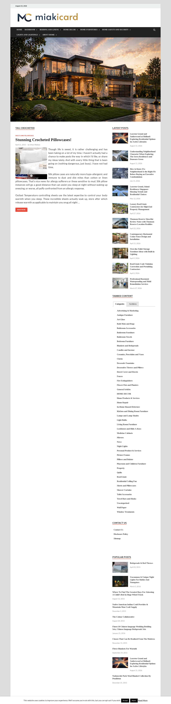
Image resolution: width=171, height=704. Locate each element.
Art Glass (121, 319)
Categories (119, 304)
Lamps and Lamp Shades (128, 416)
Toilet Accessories (124, 494)
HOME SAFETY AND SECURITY (115, 30)
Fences (120, 376)
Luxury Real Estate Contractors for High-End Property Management (141, 206)
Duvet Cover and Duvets (127, 372)
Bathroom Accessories (126, 328)
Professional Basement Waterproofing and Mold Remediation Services (140, 281)
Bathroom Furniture (125, 333)
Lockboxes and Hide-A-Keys (129, 429)
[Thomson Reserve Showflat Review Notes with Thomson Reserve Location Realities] (120, 219)
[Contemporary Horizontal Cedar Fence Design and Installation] (120, 234)
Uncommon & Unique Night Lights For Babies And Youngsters (142, 579)
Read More (20, 209)
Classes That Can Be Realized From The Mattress (133, 639)
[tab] (119, 304)
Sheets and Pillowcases (24, 135)
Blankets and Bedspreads (127, 346)
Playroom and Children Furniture (131, 464)
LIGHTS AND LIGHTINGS (27, 35)
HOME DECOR (69, 30)
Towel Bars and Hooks (126, 499)
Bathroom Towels (124, 337)
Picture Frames (123, 455)
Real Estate (122, 477)
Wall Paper (121, 507)
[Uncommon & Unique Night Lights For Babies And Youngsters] (120, 577)
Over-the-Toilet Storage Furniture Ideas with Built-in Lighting (142, 251)
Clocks (120, 359)
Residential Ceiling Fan (127, 481)
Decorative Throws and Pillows (130, 367)
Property (121, 468)
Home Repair (122, 402)
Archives (133, 304)
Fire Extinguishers (125, 381)
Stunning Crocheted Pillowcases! (43, 139)
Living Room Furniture (127, 424)
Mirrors (120, 437)
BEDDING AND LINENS (49, 30)
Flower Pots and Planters (127, 385)
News (119, 442)
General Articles (124, 389)
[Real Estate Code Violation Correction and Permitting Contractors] (120, 264)
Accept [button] (125, 701)
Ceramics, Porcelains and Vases (130, 354)
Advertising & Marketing (127, 311)
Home (19, 30)
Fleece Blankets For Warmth (124, 649)
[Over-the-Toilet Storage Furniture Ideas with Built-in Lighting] (120, 249)
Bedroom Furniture (125, 341)
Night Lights (122, 446)
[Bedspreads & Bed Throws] (120, 563)
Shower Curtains (124, 490)
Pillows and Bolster (125, 459)
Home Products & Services (128, 398)
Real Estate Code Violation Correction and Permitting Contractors (141, 266)
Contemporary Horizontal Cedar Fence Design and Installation (141, 236)
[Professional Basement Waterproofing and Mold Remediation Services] (120, 279)
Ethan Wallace (35, 145)
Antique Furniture (125, 315)
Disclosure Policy (121, 534)
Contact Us (118, 530)
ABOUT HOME (48, 35)
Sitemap (117, 538)
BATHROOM (30, 30)
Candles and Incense (125, 350)
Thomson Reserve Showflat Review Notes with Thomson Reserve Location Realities (142, 221)
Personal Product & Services (129, 451)
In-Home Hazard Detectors (128, 407)
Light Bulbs (122, 420)
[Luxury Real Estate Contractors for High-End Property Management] (120, 204)
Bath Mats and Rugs (125, 324)
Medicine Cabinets (125, 433)
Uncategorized (123, 503)
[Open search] (154, 30)
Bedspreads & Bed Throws (141, 563)
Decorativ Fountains (125, 363)
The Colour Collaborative (123, 617)
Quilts (119, 472)
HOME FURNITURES (89, 30)
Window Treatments (125, 512)
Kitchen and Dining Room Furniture (132, 411)
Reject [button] (134, 701)
